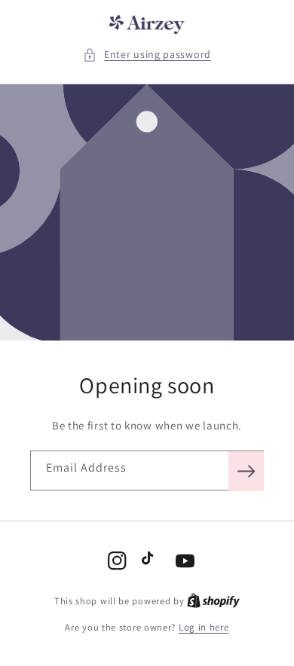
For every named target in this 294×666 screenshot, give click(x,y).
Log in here (204, 627)
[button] (147, 54)
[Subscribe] (246, 471)
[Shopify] (213, 600)
